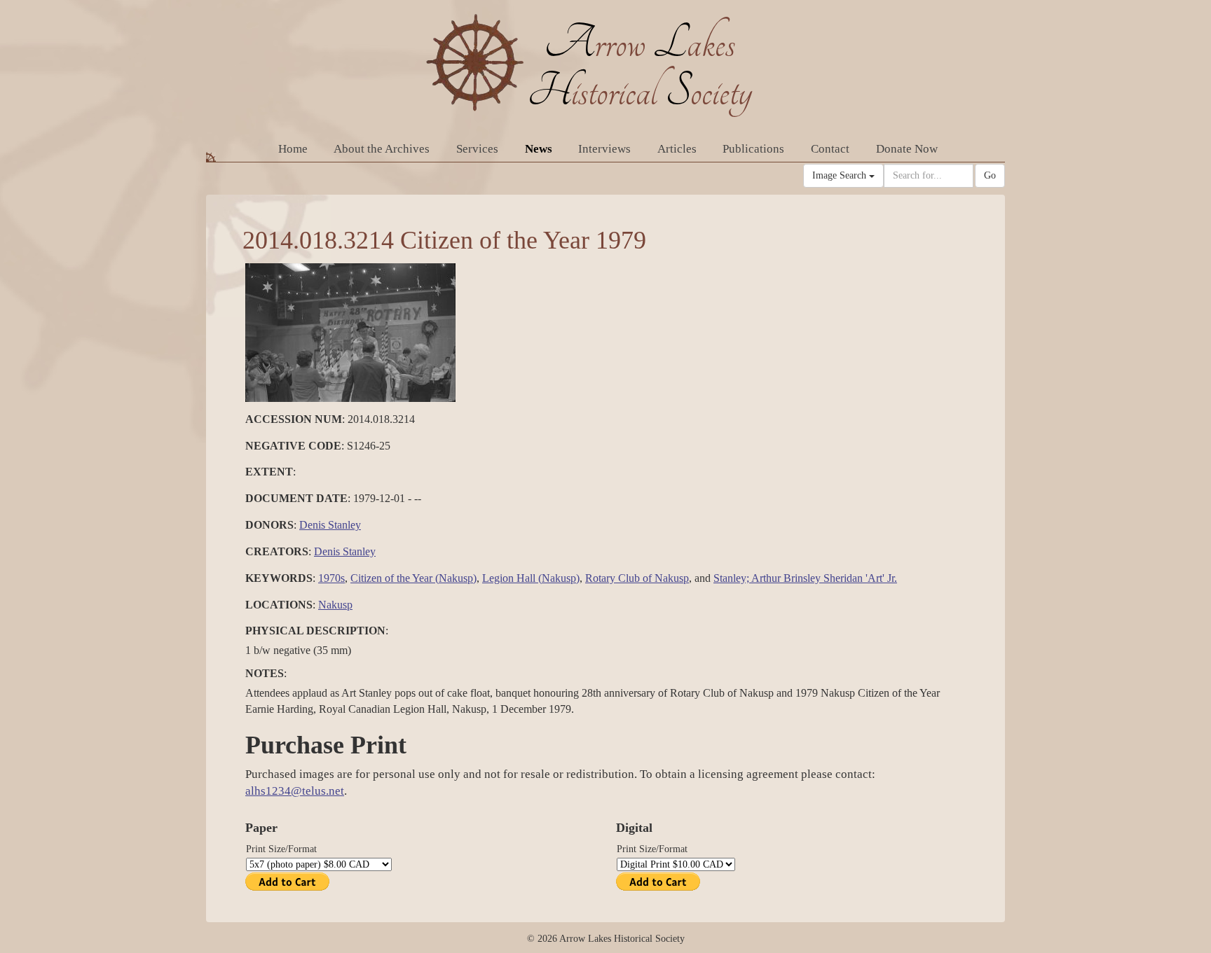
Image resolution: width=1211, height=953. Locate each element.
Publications (753, 148)
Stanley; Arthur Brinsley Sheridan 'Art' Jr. (805, 578)
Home (293, 148)
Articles (677, 148)
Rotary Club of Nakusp (637, 578)
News (538, 148)
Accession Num (293, 419)
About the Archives (382, 148)
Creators (276, 551)
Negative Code (293, 446)
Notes (264, 673)
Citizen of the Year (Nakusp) (413, 578)
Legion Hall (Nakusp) (531, 578)
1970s (331, 578)
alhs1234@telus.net (294, 791)
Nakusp (335, 605)
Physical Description (315, 631)
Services (477, 148)
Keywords (279, 578)
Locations (279, 605)
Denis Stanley (330, 525)
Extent (269, 472)
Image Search (840, 175)
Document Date (296, 498)
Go (990, 175)
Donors (269, 525)
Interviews (604, 148)
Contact (830, 148)
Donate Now (907, 148)
